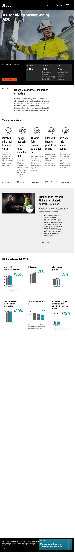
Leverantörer (35, 182)
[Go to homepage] (6, 5)
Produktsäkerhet (49, 182)
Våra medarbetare (20, 182)
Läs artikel (43, 242)
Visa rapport (7, 79)
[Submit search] (47, 5)
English (60, 5)
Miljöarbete (5, 182)
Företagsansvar (64, 182)
